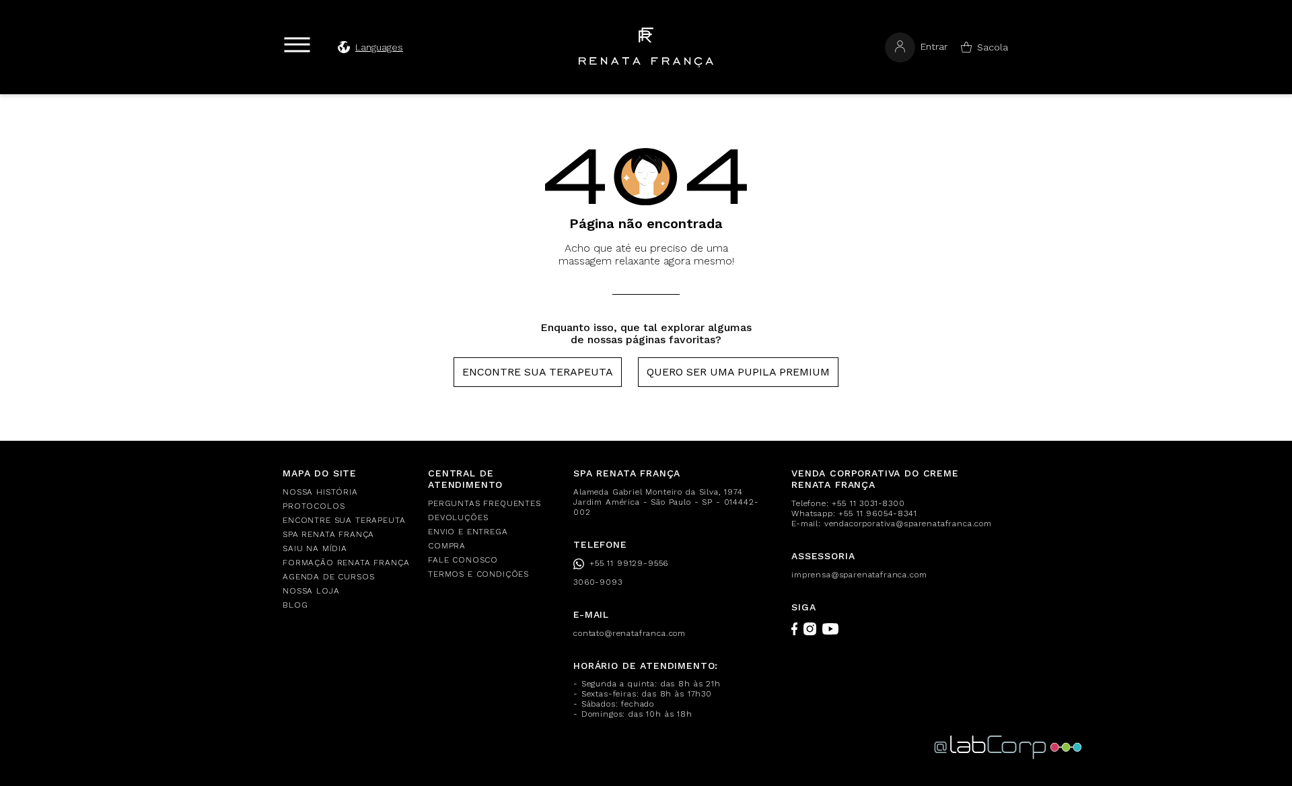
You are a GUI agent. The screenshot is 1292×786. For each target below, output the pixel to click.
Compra (447, 545)
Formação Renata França (346, 562)
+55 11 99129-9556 (628, 563)
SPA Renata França (328, 534)
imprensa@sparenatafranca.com (859, 574)
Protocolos (314, 506)
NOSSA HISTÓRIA (320, 492)
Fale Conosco (463, 560)
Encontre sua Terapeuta (537, 371)
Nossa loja (311, 591)
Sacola (992, 47)
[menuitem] (347, 492)
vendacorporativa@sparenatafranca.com (908, 523)
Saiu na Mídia (315, 548)
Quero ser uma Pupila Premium (738, 371)
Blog (295, 605)
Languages (379, 47)
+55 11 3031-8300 (868, 503)
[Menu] (297, 44)
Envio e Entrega (468, 531)
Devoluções (458, 517)
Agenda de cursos (328, 576)
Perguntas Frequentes (484, 503)
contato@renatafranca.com (629, 633)
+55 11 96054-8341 (877, 513)
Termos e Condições (478, 574)
